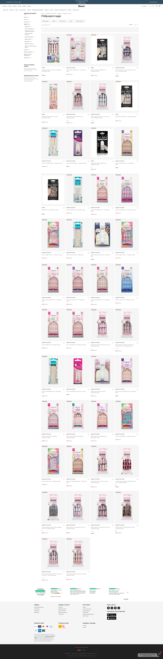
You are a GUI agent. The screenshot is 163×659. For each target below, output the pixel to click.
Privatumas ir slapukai (82, 653)
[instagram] (111, 608)
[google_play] (111, 615)
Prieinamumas (74, 653)
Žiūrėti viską (126, 599)
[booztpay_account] (43, 630)
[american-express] (39, 630)
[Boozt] (81, 6)
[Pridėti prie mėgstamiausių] (64, 68)
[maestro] (47, 626)
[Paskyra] (150, 6)
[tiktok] (118, 608)
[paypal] (35, 626)
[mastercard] (43, 626)
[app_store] (111, 618)
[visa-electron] (51, 626)
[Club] (153, 6)
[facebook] (108, 608)
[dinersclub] (35, 630)
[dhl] (60, 626)
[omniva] (64, 626)
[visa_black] (39, 626)
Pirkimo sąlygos (67, 653)
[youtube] (115, 608)
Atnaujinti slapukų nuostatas (92, 653)
